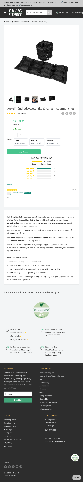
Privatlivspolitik (45, 405)
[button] (30, 168)
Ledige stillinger (45, 396)
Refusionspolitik (45, 409)
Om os (41, 392)
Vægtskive (8, 446)
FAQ (41, 379)
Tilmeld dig (18, 400)
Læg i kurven (24, 152)
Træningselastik (10, 426)
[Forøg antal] (26, 135)
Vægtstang (8, 443)
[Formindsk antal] (15, 135)
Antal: (9, 139)
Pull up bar (8, 433)
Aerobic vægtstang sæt (13, 439)
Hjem (6, 21)
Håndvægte (8, 429)
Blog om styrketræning (48, 402)
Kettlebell (7, 436)
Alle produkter (14, 21)
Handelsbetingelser (46, 373)
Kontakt (42, 389)
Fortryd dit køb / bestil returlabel (51, 376)
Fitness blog (44, 399)
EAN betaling (44, 382)
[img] (12, 190)
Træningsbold (9, 423)
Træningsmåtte (10, 420)
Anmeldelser (44, 386)
